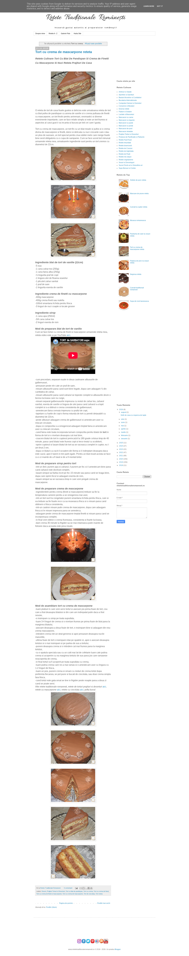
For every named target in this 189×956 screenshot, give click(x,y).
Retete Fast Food (125, 140)
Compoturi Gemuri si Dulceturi (130, 103)
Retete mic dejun (125, 157)
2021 (121, 456)
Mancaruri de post (125, 129)
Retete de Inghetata (126, 151)
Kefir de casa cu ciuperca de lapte (133, 415)
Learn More (148, 6)
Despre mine (40, 33)
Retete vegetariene (126, 160)
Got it (160, 6)
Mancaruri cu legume (127, 120)
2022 (121, 452)
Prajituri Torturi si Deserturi (56, 891)
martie (123, 432)
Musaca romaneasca (138, 220)
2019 (121, 462)
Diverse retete (124, 109)
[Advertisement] (137, 57)
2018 (121, 465)
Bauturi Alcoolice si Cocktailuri (130, 97)
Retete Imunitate (125, 143)
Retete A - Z (53, 33)
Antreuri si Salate (125, 92)
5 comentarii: (68, 888)
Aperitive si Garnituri (126, 95)
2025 (121, 443)
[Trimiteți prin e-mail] (80, 888)
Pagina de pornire (66, 903)
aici (68, 335)
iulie (123, 419)
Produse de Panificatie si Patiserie (131, 137)
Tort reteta (99, 894)
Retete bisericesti (125, 146)
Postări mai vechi (103, 903)
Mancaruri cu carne (126, 117)
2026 (121, 409)
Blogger (118, 949)
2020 (121, 459)
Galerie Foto (65, 33)
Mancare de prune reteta (139, 193)
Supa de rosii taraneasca (139, 301)
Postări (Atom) (51, 907)
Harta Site (77, 33)
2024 (121, 446)
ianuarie (124, 439)
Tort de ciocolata (89, 894)
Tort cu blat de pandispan (74, 891)
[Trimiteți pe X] (86, 888)
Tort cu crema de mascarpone (73, 894)
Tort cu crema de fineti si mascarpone (49, 894)
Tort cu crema (88, 891)
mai (122, 426)
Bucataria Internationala (128, 100)
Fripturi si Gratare (125, 112)
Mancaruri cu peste (126, 126)
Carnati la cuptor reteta (138, 207)
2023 (121, 449)
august (124, 412)
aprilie (123, 429)
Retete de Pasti (124, 154)
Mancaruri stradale (126, 131)
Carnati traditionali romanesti (137, 289)
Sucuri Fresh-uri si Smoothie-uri (131, 165)
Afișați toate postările (93, 44)
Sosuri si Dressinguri (126, 162)
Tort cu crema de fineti (101, 891)
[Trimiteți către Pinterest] (91, 888)
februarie (124, 435)
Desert (44, 891)
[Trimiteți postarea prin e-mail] (76, 888)
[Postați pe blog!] (83, 888)
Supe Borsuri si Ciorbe (127, 168)
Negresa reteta (135, 274)
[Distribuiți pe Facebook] (88, 888)
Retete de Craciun (125, 148)
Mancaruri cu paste (126, 123)
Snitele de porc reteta (138, 180)
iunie (123, 422)
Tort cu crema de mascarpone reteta (63, 52)
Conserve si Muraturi (126, 106)
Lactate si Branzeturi (126, 114)
